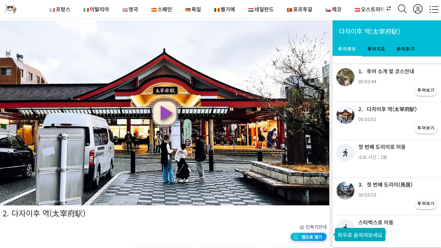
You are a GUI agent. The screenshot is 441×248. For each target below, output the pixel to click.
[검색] (405, 9)
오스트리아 (373, 9)
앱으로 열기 (312, 237)
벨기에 (228, 9)
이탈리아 (99, 9)
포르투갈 (303, 9)
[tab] (347, 49)
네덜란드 (264, 9)
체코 (337, 9)
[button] (385, 9)
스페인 (165, 9)
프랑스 (63, 9)
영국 (133, 9)
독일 (196, 9)
